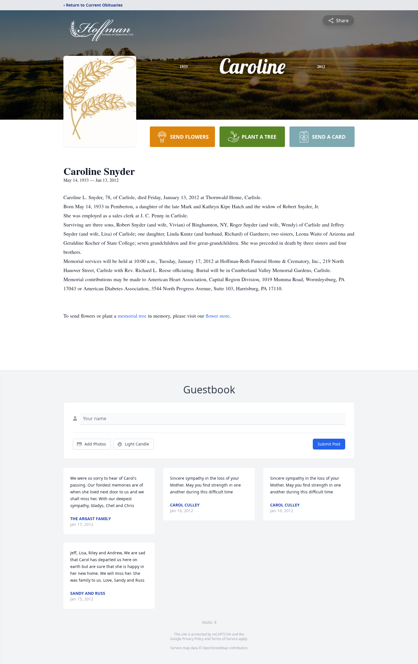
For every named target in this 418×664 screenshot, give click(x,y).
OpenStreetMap (215, 647)
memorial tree (132, 315)
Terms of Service (224, 638)
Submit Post (329, 444)
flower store (217, 315)
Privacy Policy (193, 638)
